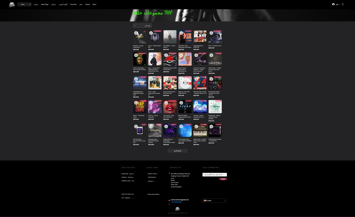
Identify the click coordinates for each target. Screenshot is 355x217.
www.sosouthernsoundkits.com (177, 213)
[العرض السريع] (200, 36)
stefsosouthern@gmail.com (180, 200)
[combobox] (142, 25)
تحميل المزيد (177, 151)
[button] (63, 4)
